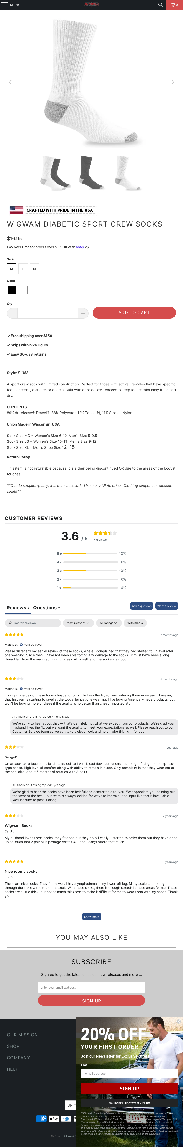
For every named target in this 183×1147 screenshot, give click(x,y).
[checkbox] (135, 623)
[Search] (160, 5)
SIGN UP (129, 1088)
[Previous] (10, 82)
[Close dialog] (178, 1021)
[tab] (46, 608)
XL (34, 269)
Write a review (166, 606)
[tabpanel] (91, 771)
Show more (91, 917)
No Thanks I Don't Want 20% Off (129, 1103)
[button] (91, 553)
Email (85, 1065)
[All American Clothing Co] (91, 5)
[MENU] (2, 5)
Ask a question (142, 606)
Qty (9, 304)
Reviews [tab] (18, 608)
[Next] (172, 82)
